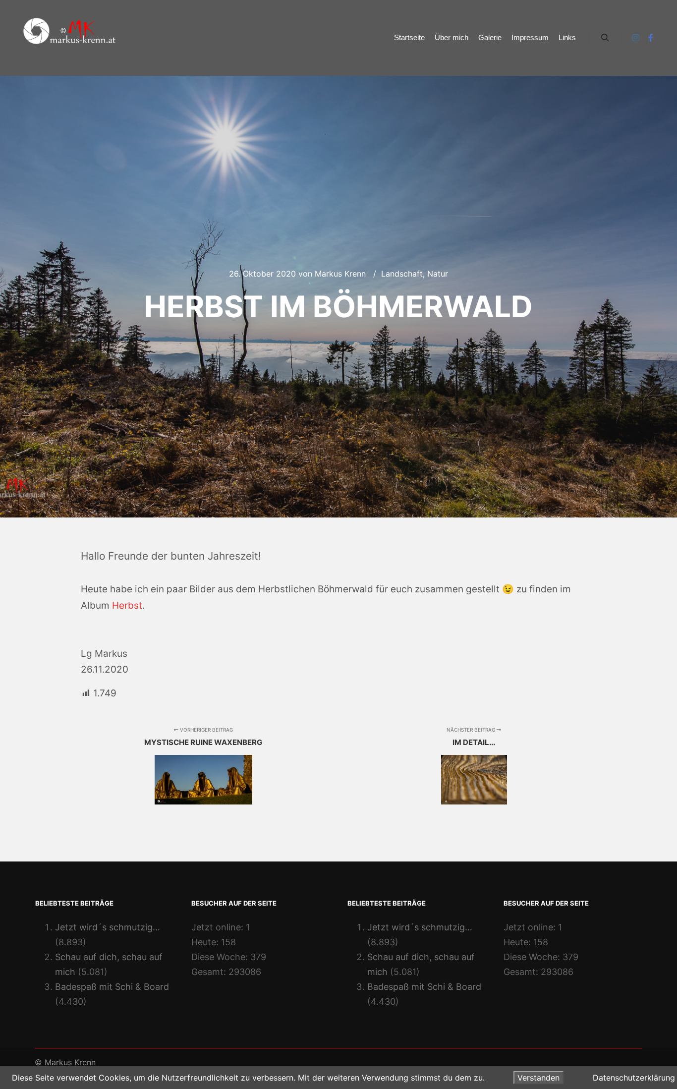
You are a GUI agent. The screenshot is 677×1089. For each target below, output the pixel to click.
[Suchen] (605, 37)
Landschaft (402, 274)
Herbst (127, 605)
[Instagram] (635, 37)
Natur (437, 274)
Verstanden (538, 1078)
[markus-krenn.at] (69, 38)
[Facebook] (650, 37)
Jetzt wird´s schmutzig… (107, 927)
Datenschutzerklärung (634, 1078)
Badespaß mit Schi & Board (112, 986)
